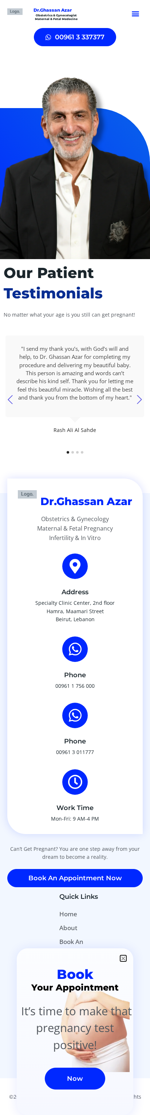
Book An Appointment (79, 946)
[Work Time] (75, 782)
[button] (135, 13)
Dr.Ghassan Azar (52, 10)
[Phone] (75, 649)
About (68, 928)
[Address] (75, 566)
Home (68, 914)
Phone (75, 675)
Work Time (75, 808)
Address (75, 592)
